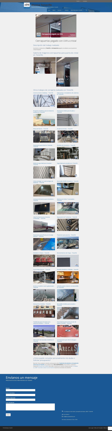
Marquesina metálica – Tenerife (42, 304)
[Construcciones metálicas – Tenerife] (44, 106)
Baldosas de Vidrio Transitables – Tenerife (66, 199)
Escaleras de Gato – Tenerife (65, 129)
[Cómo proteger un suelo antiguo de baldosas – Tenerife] (44, 195)
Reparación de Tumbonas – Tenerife (67, 217)
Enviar (8, 414)
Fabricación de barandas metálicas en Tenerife (43, 340)
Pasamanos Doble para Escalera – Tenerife (66, 111)
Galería (53, 10)
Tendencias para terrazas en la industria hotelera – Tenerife (41, 322)
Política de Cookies (107, 427)
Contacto (66, 10)
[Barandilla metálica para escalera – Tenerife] (68, 318)
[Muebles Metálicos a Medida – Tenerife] (68, 282)
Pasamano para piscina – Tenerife (66, 235)
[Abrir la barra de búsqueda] (86, 10)
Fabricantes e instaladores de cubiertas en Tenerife (68, 93)
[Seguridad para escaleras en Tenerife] (68, 176)
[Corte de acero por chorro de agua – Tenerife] (68, 354)
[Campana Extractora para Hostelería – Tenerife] (44, 213)
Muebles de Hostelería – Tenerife (66, 145)
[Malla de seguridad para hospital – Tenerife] (44, 177)
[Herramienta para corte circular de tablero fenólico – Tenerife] (68, 336)
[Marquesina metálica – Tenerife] (44, 317)
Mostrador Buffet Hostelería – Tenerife (67, 181)
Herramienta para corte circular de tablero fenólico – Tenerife (66, 322)
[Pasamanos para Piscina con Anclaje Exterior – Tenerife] (44, 249)
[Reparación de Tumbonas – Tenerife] (68, 230)
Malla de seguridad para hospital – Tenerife (42, 163)
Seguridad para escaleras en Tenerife (67, 163)
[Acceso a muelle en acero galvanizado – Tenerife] (44, 300)
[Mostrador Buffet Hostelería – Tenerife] (68, 194)
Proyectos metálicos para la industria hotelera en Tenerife (43, 111)
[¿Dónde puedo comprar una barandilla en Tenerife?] (68, 300)
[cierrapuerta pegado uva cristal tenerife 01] (67, 72)
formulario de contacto (43, 366)
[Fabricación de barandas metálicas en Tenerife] (44, 354)
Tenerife (78, 1)
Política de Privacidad (98, 427)
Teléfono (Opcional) (10, 397)
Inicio (49, 10)
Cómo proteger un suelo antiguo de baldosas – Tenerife (43, 181)
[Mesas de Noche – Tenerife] (44, 142)
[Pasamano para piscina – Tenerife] (68, 248)
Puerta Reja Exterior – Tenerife (41, 269)
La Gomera (85, 1)
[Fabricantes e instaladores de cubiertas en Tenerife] (68, 107)
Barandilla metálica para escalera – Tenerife (66, 304)
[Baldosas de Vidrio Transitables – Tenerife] (68, 213)
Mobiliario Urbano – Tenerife (41, 253)
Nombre (8, 388)
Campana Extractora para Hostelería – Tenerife (43, 199)
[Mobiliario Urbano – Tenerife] (44, 266)
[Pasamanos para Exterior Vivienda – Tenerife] (44, 160)
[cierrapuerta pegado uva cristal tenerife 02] (45, 65)
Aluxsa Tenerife (41, 5)
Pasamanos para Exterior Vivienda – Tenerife (43, 145)
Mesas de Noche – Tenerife (40, 129)
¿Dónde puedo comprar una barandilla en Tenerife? (67, 286)
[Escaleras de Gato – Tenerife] (68, 142)
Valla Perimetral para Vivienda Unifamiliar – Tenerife (41, 217)
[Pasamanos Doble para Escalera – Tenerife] (68, 125)
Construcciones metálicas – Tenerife (43, 93)
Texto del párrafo (10, 402)
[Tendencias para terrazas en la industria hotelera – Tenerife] (44, 336)
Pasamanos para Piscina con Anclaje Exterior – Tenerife (43, 235)
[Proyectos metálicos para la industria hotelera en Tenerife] (44, 125)
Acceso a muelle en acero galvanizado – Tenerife (44, 286)
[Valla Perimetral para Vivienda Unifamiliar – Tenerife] (44, 231)
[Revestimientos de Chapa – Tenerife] (68, 266)
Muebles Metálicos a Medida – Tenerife (67, 269)
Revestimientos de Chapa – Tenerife (67, 253)
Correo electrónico (10, 393)
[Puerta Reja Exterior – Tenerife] (44, 282)
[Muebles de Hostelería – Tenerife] (68, 158)
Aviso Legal (91, 427)
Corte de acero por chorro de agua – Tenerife (67, 340)
